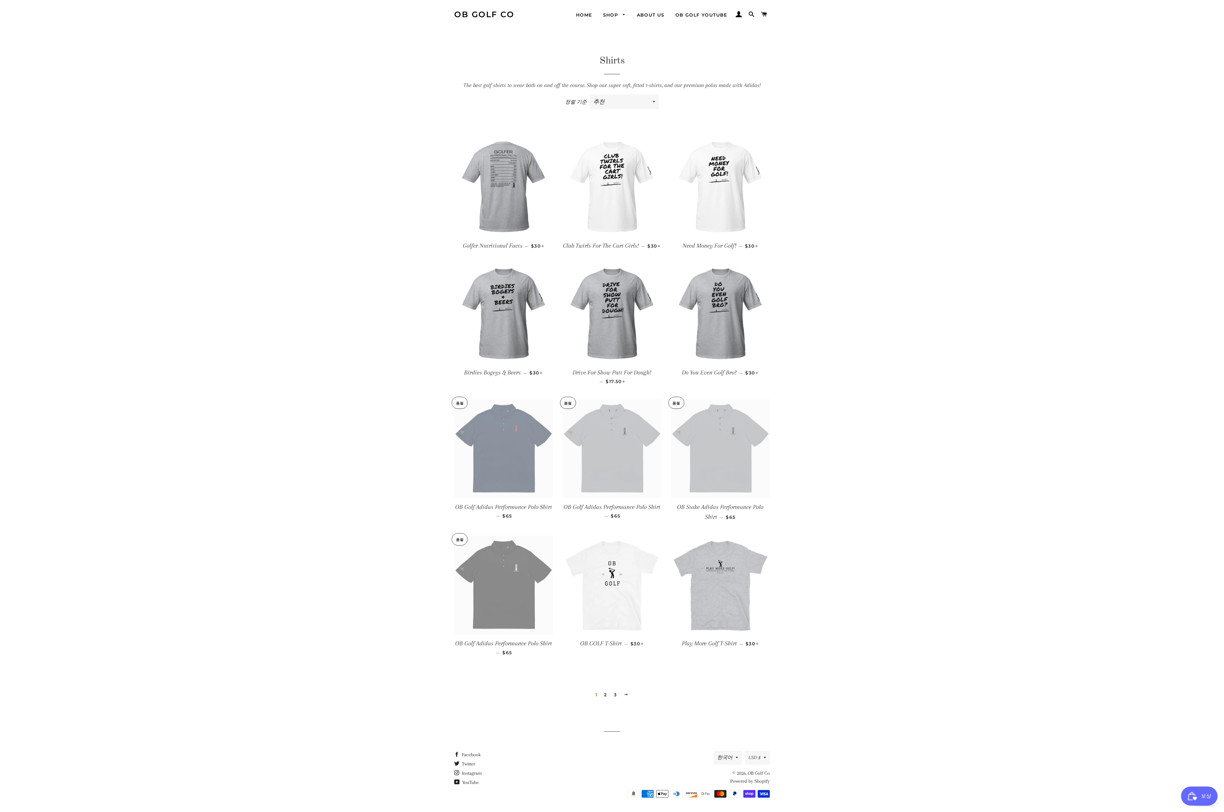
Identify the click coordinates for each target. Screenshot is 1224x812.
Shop (611, 15)
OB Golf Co (484, 14)
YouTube (470, 782)
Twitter (468, 764)
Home (584, 15)
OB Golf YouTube (701, 15)
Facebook (471, 755)
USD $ (754, 757)
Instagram (471, 773)
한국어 (724, 757)
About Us (651, 15)
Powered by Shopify (750, 781)
